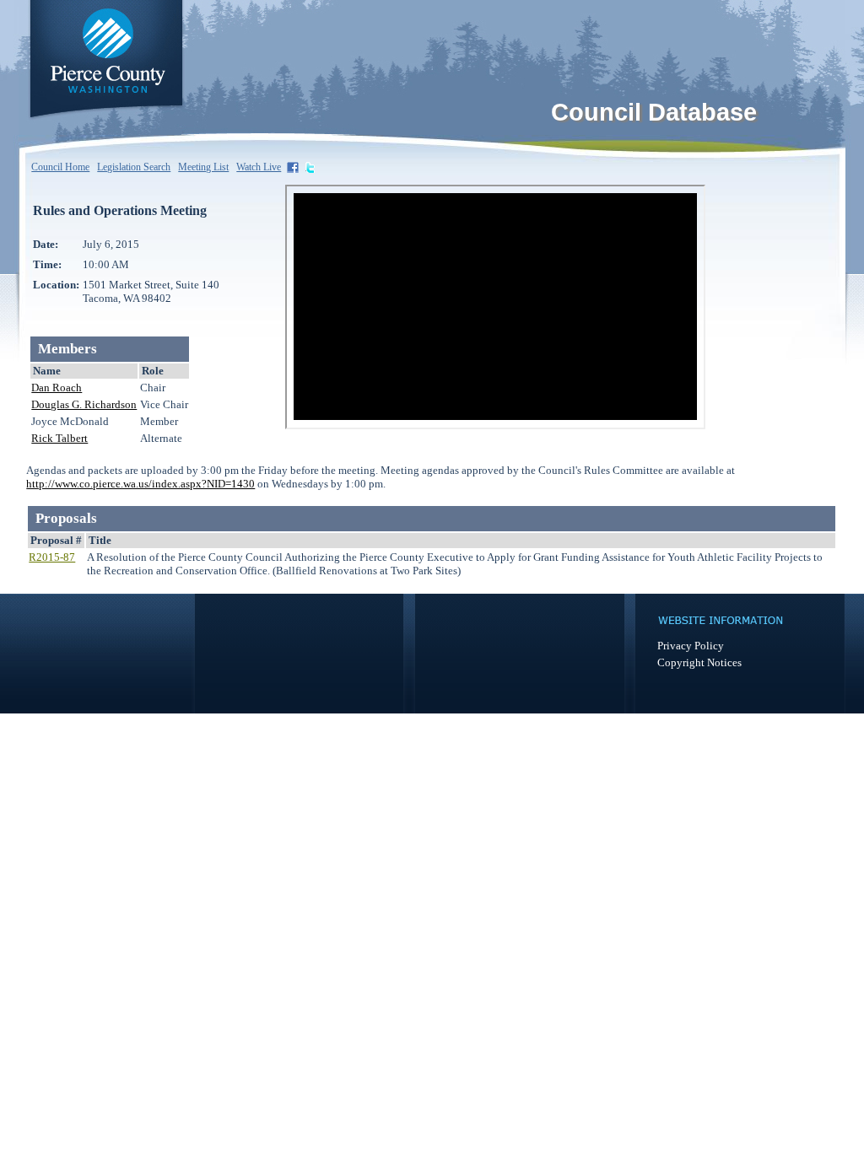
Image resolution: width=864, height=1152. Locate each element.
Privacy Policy (690, 645)
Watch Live (258, 167)
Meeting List (203, 167)
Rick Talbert (59, 438)
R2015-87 (52, 557)
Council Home (60, 167)
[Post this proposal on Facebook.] (294, 166)
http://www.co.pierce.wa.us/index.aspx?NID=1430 (140, 483)
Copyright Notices (699, 662)
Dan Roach (56, 387)
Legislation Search (133, 167)
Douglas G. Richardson (84, 404)
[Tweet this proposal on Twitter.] (311, 166)
